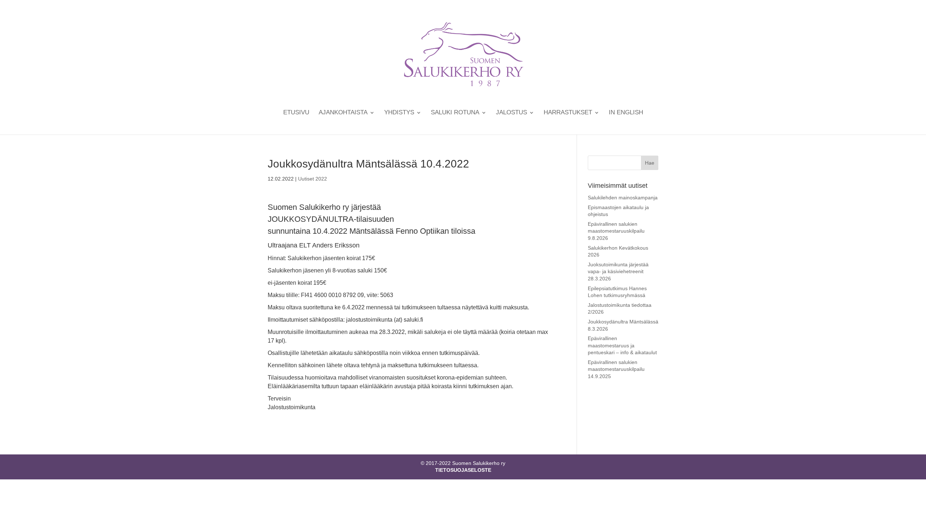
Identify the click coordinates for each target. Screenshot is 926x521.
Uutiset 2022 (312, 179)
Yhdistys (399, 113)
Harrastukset (568, 113)
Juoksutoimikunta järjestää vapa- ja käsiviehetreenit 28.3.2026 (618, 271)
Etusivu (296, 113)
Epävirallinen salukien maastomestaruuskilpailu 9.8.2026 (616, 231)
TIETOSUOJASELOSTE (463, 470)
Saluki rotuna (455, 113)
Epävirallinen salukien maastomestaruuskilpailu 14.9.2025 (616, 369)
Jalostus (511, 113)
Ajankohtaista (343, 113)
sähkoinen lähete (320, 365)
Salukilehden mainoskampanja (623, 197)
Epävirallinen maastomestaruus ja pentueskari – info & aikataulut (622, 345)
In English (626, 113)
